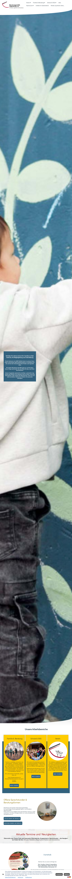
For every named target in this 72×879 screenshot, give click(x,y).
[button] (68, 877)
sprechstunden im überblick (12, 819)
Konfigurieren (28, 877)
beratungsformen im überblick (13, 823)
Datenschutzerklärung (10, 877)
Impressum (20, 877)
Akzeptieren (59, 874)
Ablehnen (66, 874)
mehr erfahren (14, 785)
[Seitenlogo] (12, 5)
